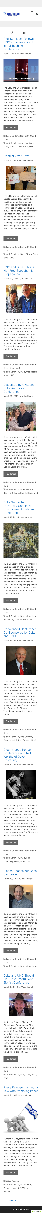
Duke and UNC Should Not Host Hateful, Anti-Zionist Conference (19, 979)
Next (12, 1201)
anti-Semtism (26, 143)
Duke (6, 146)
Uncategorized (16, 368)
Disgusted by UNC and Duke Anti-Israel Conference (19, 388)
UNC (31, 146)
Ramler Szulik (26, 493)
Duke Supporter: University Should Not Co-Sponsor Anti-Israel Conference (19, 507)
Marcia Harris (22, 146)
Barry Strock (26, 254)
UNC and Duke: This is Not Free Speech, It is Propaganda (19, 270)
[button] (32, 12)
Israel (11, 146)
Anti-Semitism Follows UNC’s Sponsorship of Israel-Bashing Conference (19, 44)
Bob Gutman (26, 737)
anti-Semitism (12, 143)
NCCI (22, 1188)
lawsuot (15, 1188)
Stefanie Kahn (21, 619)
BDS (22, 1074)
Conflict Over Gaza (16, 156)
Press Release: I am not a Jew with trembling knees (21, 1089)
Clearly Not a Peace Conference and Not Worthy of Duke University (17, 755)
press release (12, 1181)
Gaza (28, 616)
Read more (11, 127)
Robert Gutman (23, 740)
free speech (31, 372)
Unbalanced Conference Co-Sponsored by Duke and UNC (20, 632)
